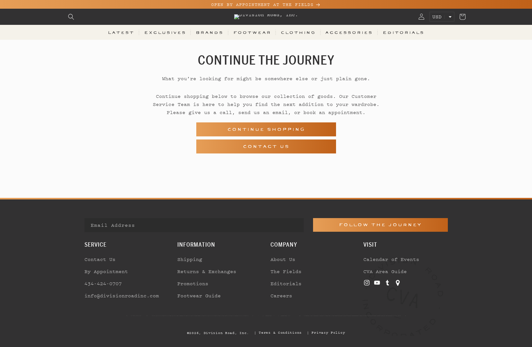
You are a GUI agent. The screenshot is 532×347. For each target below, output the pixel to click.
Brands (209, 32)
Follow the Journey (380, 224)
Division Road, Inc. (226, 332)
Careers (281, 295)
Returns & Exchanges (206, 271)
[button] (71, 17)
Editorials (403, 32)
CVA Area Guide (385, 271)
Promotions (192, 283)
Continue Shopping (266, 129)
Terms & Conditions (280, 332)
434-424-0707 (103, 283)
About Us (283, 259)
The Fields (286, 271)
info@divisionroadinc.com (121, 295)
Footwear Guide (199, 295)
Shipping (189, 259)
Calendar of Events (391, 259)
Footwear (252, 32)
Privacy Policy (328, 332)
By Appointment (106, 271)
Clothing (298, 32)
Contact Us (266, 146)
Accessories (349, 32)
